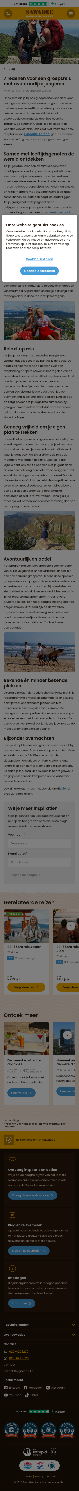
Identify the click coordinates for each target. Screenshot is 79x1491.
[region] (39, 248)
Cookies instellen (39, 259)
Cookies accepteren (39, 271)
